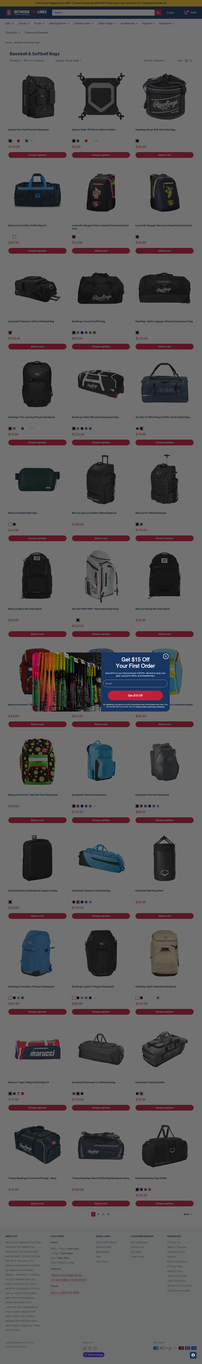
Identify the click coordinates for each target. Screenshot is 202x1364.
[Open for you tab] (193, 1355)
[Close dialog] (165, 656)
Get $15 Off (135, 695)
